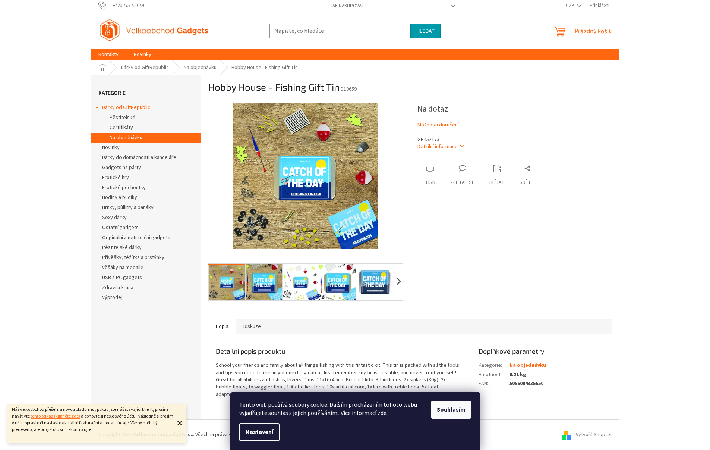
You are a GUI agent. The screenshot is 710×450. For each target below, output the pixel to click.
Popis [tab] (222, 326)
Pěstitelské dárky (122, 247)
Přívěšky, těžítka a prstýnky (133, 257)
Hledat (425, 31)
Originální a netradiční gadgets (136, 237)
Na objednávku (126, 137)
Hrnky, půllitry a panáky (128, 207)
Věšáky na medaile (122, 267)
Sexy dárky (114, 217)
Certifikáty (121, 127)
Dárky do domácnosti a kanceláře (139, 157)
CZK (570, 5)
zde (382, 413)
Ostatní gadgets (120, 227)
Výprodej (112, 297)
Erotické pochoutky (124, 187)
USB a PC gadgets (122, 277)
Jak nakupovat (347, 6)
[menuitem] (108, 54)
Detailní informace (437, 146)
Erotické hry (115, 177)
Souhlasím (451, 410)
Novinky (111, 147)
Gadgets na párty (121, 167)
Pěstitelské (122, 117)
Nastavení (259, 432)
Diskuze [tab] (252, 326)
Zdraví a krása (117, 287)
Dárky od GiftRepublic (126, 107)
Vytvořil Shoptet (594, 434)
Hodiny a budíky (119, 197)
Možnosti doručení (438, 125)
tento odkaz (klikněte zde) (55, 416)
